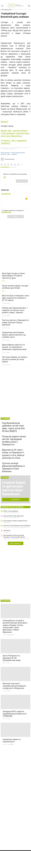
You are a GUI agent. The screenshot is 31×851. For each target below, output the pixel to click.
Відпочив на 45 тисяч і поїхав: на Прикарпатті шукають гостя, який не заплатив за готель (13, 453)
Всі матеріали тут (15, 499)
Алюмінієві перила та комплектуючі (12, 740)
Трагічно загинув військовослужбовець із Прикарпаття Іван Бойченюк (13, 467)
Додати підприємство (15, 543)
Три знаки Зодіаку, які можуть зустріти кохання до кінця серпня (14, 359)
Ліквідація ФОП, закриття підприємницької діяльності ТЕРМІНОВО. (15, 713)
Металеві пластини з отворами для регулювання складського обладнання (14, 685)
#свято (9, 154)
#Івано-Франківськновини (18, 152)
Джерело (4, 121)
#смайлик (14, 154)
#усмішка (3, 154)
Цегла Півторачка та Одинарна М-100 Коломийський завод (12, 657)
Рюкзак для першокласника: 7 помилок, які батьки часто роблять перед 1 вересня (15, 310)
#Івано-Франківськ (5, 152)
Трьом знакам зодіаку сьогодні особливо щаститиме (15, 287)
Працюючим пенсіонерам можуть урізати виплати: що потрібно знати (14, 334)
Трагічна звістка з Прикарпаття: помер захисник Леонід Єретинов (15, 322)
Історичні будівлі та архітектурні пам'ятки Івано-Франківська (13, 488)
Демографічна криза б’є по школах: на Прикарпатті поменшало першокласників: (14, 347)
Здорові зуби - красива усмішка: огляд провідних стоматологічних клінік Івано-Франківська (15, 133)
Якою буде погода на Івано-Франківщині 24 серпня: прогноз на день (13, 275)
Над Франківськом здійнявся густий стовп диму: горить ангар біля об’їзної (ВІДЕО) (13, 427)
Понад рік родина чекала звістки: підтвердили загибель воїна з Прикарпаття (14, 440)
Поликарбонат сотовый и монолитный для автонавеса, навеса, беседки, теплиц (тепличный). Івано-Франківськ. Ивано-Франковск (15, 626)
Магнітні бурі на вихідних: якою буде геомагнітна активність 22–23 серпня (15, 297)
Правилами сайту (6, 212)
